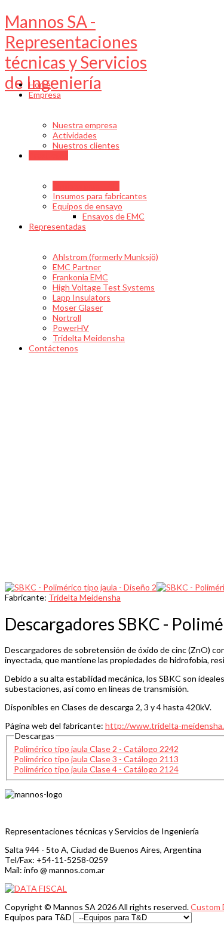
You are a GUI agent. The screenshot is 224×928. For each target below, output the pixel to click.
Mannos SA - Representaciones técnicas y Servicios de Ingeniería (76, 51)
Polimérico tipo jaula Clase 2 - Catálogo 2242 (96, 749)
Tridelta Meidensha (84, 597)
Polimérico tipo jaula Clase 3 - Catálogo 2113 (96, 759)
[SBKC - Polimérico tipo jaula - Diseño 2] (81, 587)
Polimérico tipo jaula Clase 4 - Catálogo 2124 (96, 769)
